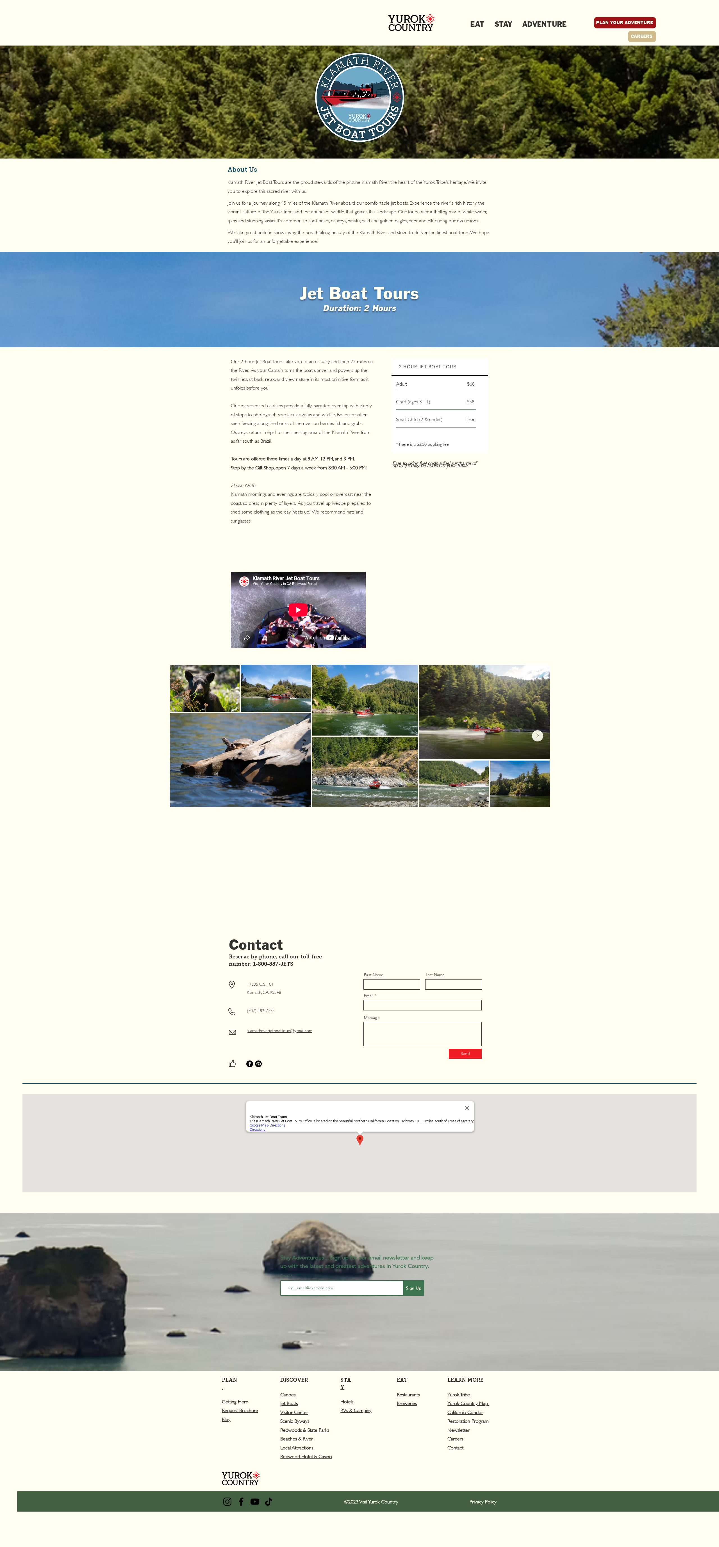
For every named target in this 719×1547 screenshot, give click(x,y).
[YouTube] (254, 1501)
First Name (373, 975)
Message (372, 1017)
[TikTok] (268, 1501)
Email (368, 996)
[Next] (688, 881)
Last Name (435, 975)
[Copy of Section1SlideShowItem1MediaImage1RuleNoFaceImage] (356, 916)
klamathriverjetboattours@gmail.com (279, 1030)
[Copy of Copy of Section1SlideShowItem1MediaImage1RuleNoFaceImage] (362, 916)
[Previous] (30, 881)
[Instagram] (227, 1501)
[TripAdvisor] (258, 1063)
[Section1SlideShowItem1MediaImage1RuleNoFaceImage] (350, 916)
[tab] (440, 367)
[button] (240, 1410)
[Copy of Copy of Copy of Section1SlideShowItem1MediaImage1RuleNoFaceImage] (369, 916)
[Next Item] (537, 735)
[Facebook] (249, 1063)
